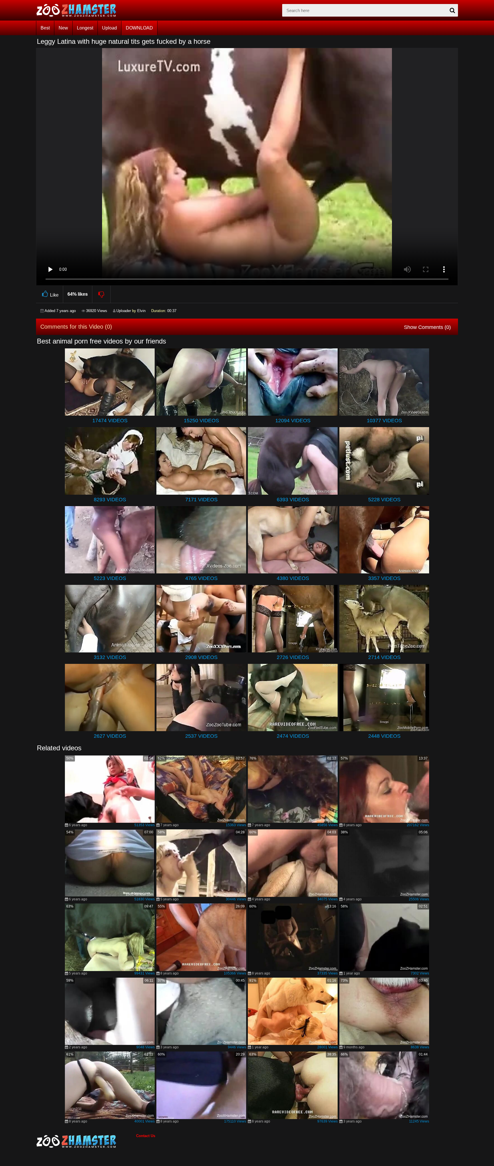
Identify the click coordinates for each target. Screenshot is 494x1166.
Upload (109, 27)
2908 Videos (201, 657)
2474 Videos (293, 736)
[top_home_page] (79, 10)
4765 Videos (201, 578)
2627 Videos (110, 736)
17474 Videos (110, 420)
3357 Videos (384, 578)
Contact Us (145, 1136)
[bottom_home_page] (86, 1141)
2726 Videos (293, 657)
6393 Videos (293, 499)
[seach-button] (452, 10)
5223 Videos (110, 578)
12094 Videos (292, 420)
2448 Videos (384, 736)
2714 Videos (384, 657)
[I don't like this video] (101, 294)
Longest (85, 27)
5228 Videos (384, 499)
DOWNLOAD (139, 27)
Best (45, 27)
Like (54, 295)
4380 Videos (293, 578)
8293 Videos (110, 499)
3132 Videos (110, 657)
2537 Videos (201, 736)
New (63, 27)
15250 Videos (201, 420)
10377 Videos (384, 420)
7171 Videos (201, 499)
